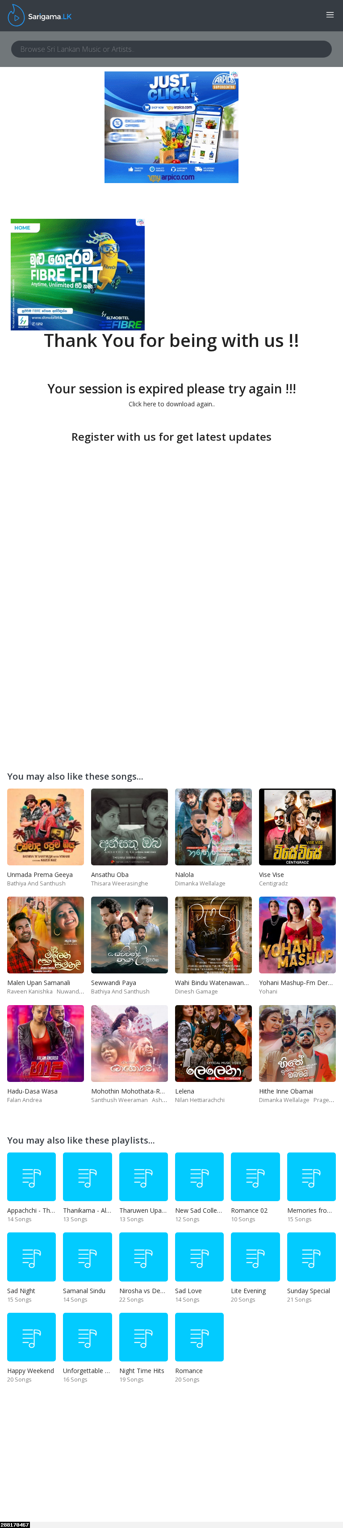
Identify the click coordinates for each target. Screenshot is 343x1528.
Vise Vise (271, 874)
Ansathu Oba (110, 874)
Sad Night (21, 1290)
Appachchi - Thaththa (38, 1210)
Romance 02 (249, 1210)
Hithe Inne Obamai (286, 1091)
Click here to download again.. (172, 404)
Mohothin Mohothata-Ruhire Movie (142, 1091)
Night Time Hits (141, 1370)
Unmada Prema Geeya (40, 874)
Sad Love (188, 1290)
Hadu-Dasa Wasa (32, 1091)
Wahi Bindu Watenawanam (214, 982)
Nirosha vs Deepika (147, 1290)
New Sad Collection (203, 1210)
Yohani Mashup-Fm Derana (299, 982)
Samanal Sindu (84, 1290)
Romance (189, 1370)
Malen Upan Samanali (38, 982)
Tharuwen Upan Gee (149, 1210)
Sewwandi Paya (113, 982)
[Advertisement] (171, 508)
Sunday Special (308, 1290)
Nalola (184, 874)
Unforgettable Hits (89, 1370)
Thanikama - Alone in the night (107, 1210)
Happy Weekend (30, 1370)
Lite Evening (248, 1290)
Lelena (184, 1091)
